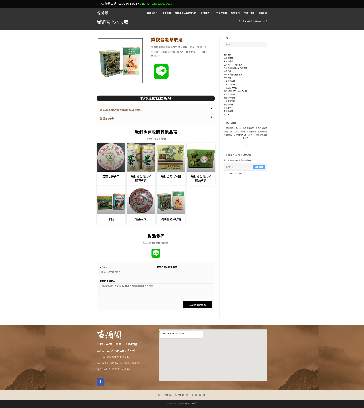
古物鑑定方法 (229, 101)
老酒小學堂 (228, 111)
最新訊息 (227, 114)
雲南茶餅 (141, 219)
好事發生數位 (191, 403)
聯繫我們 (227, 108)
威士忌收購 (228, 58)
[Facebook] (245, 145)
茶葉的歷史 (107, 119)
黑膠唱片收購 (229, 94)
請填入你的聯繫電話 (167, 266)
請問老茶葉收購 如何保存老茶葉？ (121, 110)
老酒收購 (227, 54)
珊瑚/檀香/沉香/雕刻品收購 (235, 91)
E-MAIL (103, 266)
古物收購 (227, 78)
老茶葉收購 (228, 104)
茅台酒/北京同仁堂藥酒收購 (235, 68)
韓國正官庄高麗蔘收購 (233, 74)
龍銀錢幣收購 (229, 98)
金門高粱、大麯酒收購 (233, 64)
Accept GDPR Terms (235, 173)
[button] (156, 110)
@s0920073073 (161, 3)
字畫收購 (227, 71)
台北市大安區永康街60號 (121, 350)
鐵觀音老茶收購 (260, 21)
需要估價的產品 (107, 281)
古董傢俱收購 (229, 81)
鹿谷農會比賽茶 (171, 176)
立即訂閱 (259, 167)
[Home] (239, 21)
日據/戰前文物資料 (231, 88)
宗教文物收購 (229, 84)
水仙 (111, 219)
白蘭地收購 (228, 61)
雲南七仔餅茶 (110, 176)
